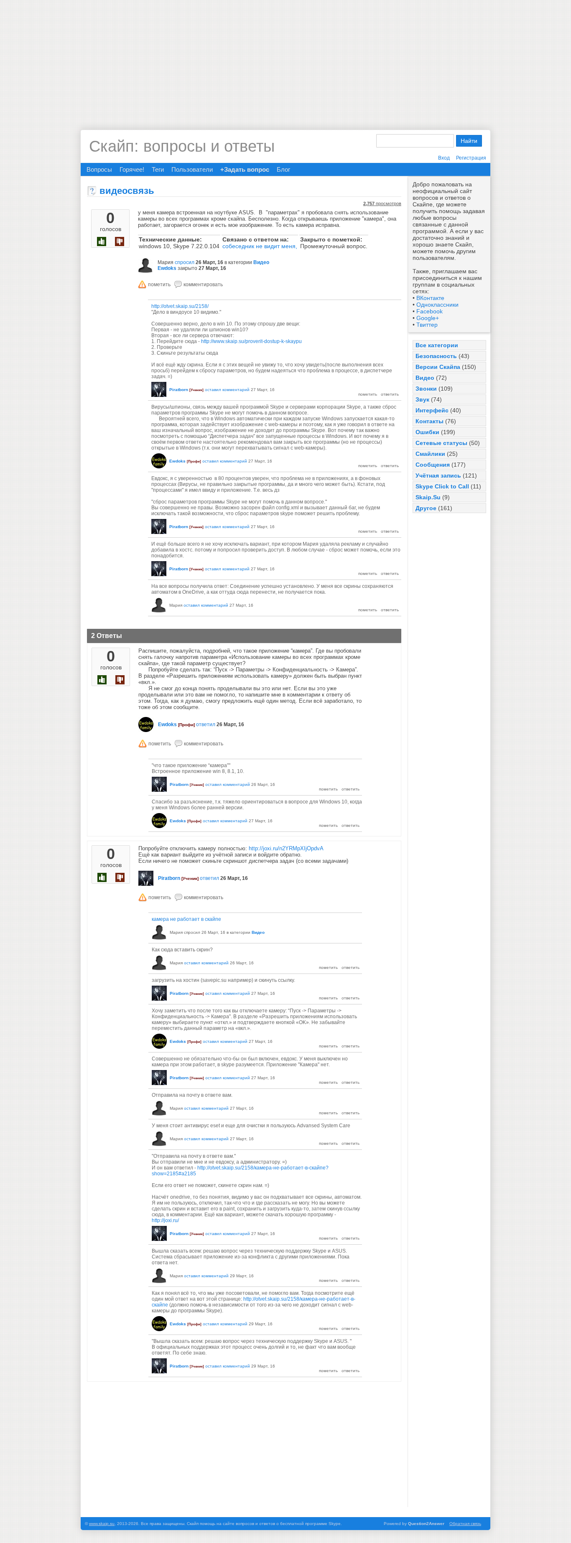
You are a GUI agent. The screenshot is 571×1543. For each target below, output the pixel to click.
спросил (184, 262)
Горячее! (132, 169)
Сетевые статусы (441, 443)
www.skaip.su (102, 1523)
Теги (158, 169)
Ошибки (427, 432)
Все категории (437, 345)
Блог (283, 169)
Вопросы (99, 169)
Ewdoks (167, 268)
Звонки (426, 388)
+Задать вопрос (244, 169)
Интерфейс (432, 410)
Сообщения (433, 464)
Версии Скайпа (438, 367)
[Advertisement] (285, 58)
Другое (426, 508)
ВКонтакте (430, 298)
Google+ (427, 318)
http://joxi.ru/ (165, 1220)
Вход (444, 158)
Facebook (429, 311)
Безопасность (436, 356)
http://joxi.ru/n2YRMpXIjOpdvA (286, 848)
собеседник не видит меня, (259, 246)
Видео (425, 377)
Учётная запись (438, 475)
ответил (205, 724)
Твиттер (427, 324)
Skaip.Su (428, 497)
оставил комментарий (227, 389)
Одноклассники (437, 304)
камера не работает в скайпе (186, 919)
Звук (422, 399)
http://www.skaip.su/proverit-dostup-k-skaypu (251, 341)
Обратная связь (465, 1523)
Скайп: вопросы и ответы (182, 146)
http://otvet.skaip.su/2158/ (180, 306)
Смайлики (430, 453)
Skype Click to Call (442, 486)
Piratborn (178, 389)
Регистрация (471, 158)
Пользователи (192, 169)
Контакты (430, 421)
